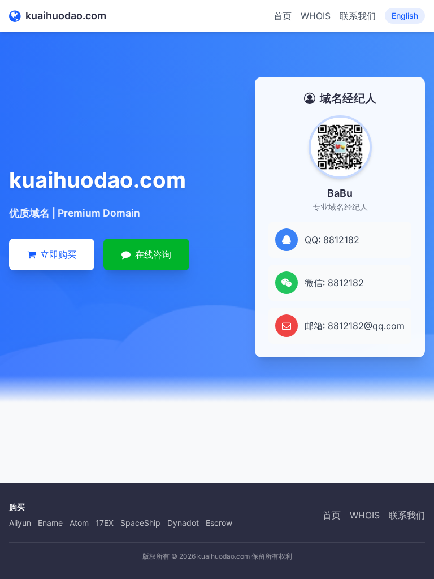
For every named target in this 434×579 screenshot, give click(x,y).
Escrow (219, 523)
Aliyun (20, 523)
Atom (79, 523)
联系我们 (358, 15)
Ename (50, 523)
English (405, 15)
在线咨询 (153, 254)
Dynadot (183, 523)
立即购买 (58, 254)
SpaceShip (140, 523)
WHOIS (316, 15)
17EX (105, 523)
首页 (283, 15)
